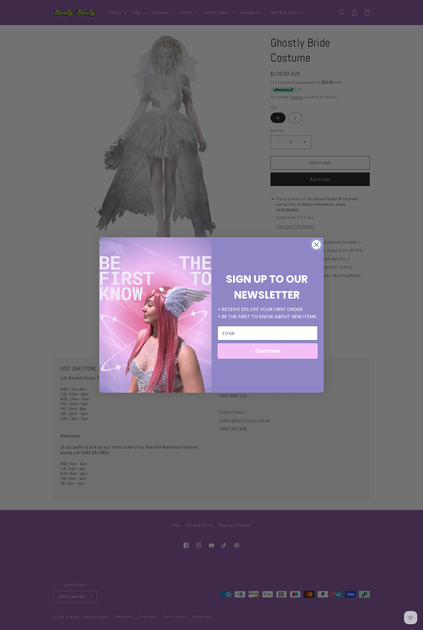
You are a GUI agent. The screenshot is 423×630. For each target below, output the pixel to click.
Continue (267, 350)
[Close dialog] (316, 245)
